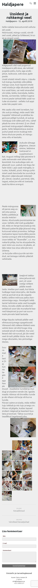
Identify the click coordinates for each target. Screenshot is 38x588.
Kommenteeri (7, 550)
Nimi (4, 536)
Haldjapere (13, 4)
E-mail (5, 543)
